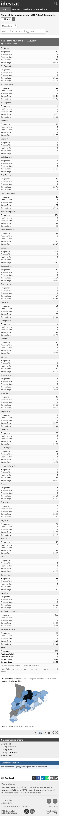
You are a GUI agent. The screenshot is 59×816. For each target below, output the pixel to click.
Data (3, 9)
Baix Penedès (6, 229)
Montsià (4, 393)
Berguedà (5, 266)
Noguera (4, 411)
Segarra (4, 502)
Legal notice (7, 800)
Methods (27, 9)
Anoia (3, 120)
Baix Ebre (5, 175)
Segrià (3, 520)
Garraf (4, 302)
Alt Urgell (5, 102)
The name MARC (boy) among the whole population (24, 766)
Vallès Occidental (8, 611)
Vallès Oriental (7, 629)
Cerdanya (5, 284)
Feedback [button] (9, 778)
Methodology (7, 26)
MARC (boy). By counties (33, 790)
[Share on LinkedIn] (43, 778)
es (55, 801)
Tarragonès (6, 575)
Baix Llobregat (7, 211)
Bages (3, 138)
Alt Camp (5, 48)
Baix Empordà (7, 193)
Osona (3, 429)
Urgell (3, 593)
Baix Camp (5, 157)
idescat (10, 3)
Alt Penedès (6, 84)
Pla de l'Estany (7, 466)
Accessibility (7, 802)
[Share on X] (34, 778)
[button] (56, 778)
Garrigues (5, 320)
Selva (3, 538)
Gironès (4, 357)
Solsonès (4, 556)
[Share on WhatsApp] (47, 778)
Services (16, 9)
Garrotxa (4, 338)
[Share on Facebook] (38, 778)
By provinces (10, 746)
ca (49, 801)
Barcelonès (5, 248)
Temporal (7, 755)
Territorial (7, 743)
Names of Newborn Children (14, 787)
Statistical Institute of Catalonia (15, 806)
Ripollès (4, 484)
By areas (9, 749)
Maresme (5, 375)
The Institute (40, 9)
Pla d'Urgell (6, 447)
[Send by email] (52, 778)
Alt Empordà (6, 66)
